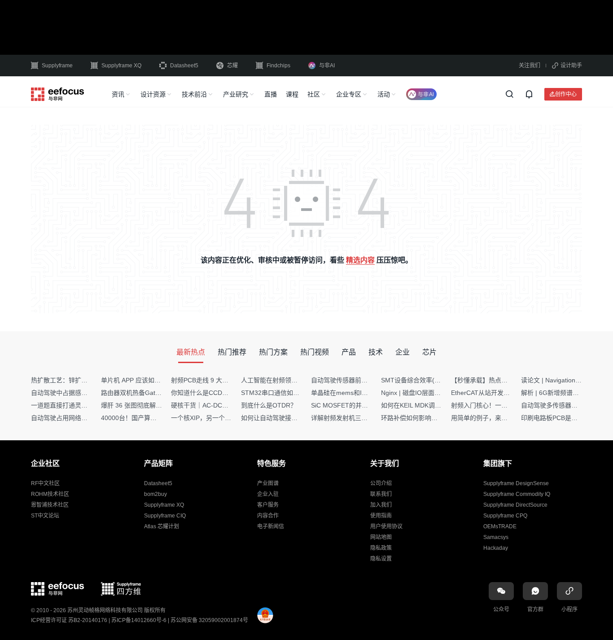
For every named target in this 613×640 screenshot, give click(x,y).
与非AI (327, 65)
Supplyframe (57, 65)
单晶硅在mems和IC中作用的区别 (357, 392)
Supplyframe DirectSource (515, 505)
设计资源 (153, 94)
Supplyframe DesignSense (516, 483)
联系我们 (381, 494)
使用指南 (381, 516)
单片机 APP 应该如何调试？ (140, 380)
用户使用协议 (386, 526)
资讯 (118, 94)
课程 (292, 94)
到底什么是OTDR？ (269, 405)
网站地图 (381, 537)
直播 (270, 94)
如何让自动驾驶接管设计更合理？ (288, 417)
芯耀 (232, 65)
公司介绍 (381, 483)
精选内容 (360, 260)
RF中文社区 (45, 483)
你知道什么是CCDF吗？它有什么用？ (223, 392)
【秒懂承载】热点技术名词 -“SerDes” (503, 380)
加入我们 (381, 505)
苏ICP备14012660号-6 (138, 620)
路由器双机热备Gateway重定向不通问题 (157, 392)
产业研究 (235, 94)
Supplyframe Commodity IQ (516, 494)
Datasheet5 (184, 65)
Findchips (278, 65)
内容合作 (268, 516)
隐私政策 (381, 548)
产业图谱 (268, 483)
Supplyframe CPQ (505, 516)
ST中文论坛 (45, 516)
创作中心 (566, 94)
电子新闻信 (270, 526)
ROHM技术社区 (50, 494)
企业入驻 (268, 494)
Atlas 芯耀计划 (161, 526)
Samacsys (495, 537)
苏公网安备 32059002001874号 (209, 620)
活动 (383, 94)
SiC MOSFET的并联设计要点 (352, 405)
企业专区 (348, 94)
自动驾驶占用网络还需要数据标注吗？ (84, 417)
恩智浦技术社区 (50, 505)
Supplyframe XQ (121, 65)
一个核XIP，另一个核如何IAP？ (215, 417)
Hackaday (495, 548)
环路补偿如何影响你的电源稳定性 (428, 417)
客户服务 (268, 505)
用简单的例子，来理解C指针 (491, 417)
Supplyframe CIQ (165, 516)
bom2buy (155, 494)
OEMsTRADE (500, 526)
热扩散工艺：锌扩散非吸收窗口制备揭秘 (87, 380)
